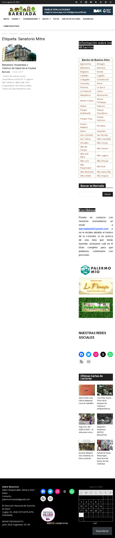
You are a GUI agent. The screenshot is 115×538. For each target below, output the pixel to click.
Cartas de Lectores (71, 19)
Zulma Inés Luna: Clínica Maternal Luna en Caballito (86, 400)
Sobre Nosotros (11, 26)
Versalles (84, 142)
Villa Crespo (102, 142)
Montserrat (102, 95)
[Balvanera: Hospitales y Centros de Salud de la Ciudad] (19, 52)
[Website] (105, 2)
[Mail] (91, 2)
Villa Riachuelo (87, 171)
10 (81, 506)
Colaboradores (30, 19)
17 (81, 510)
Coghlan (101, 75)
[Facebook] (81, 2)
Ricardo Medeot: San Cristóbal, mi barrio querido (86, 455)
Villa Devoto (102, 148)
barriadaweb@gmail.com (93, 228)
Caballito (84, 75)
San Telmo (85, 139)
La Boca (101, 87)
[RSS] (96, 2)
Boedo (100, 71)
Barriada (6, 72)
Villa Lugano (102, 155)
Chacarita (84, 83)
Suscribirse (102, 530)
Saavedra (101, 131)
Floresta (84, 87)
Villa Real (101, 166)
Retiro (83, 131)
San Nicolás (102, 135)
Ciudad (15, 19)
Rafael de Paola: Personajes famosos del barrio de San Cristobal (104, 458)
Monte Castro (87, 100)
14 (100, 506)
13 (96, 506)
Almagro (101, 63)
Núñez (83, 106)
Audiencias (88, 19)
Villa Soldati (85, 175)
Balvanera (85, 67)
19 (91, 510)
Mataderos (85, 95)
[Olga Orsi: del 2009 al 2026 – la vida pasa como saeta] (87, 418)
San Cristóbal (86, 135)
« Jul (95, 523)
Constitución (103, 79)
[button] (76, 2)
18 (86, 510)
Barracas (101, 67)
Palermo (101, 106)
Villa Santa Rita (104, 171)
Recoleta (101, 125)
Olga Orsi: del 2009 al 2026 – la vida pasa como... (86, 429)
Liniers (100, 91)
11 (86, 506)
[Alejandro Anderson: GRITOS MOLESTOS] (105, 418)
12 (91, 506)
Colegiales (85, 79)
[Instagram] (86, 2)
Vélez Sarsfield (104, 139)
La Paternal (85, 91)
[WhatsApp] (110, 2)
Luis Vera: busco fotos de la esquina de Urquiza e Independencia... (104, 403)
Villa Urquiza (102, 175)
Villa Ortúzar (102, 160)
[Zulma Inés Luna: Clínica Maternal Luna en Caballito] (87, 390)
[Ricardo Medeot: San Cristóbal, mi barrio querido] (87, 445)
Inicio (6, 19)
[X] (101, 2)
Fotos (56, 19)
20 (96, 510)
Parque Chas (86, 118)
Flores (100, 83)
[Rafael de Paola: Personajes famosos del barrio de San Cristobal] (105, 445)
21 (100, 510)
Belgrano (84, 71)
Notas (46, 19)
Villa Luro (84, 160)
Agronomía (85, 63)
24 (81, 515)
